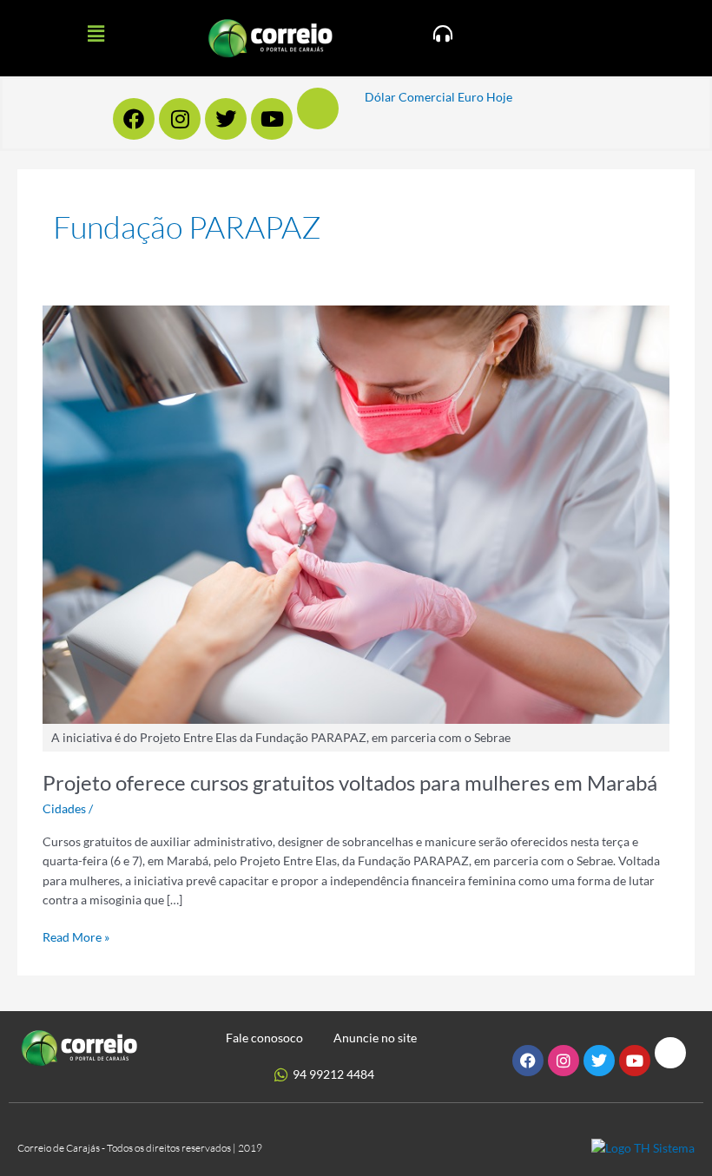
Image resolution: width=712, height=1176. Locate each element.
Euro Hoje (485, 96)
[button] (95, 33)
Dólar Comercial (410, 96)
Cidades (64, 808)
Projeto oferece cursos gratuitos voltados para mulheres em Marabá (350, 783)
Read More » (76, 936)
